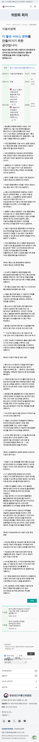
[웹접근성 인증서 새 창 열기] (34, 737)
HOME (8, 24)
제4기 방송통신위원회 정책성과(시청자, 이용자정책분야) (16, 624)
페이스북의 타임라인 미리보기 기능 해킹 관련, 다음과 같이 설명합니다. (20, 611)
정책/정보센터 (16, 24)
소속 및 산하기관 (7, 681)
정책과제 (24, 24)
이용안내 (5, 715)
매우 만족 (10, 656)
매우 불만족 (8, 660)
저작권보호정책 (19, 729)
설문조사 (4, 676)
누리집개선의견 (7, 671)
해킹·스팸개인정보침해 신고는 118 (13, 732)
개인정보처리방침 (7, 729)
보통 (8, 658)
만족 (20, 656)
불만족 (17, 658)
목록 (32, 601)
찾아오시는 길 (6, 712)
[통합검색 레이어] (31, 6)
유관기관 (4, 687)
